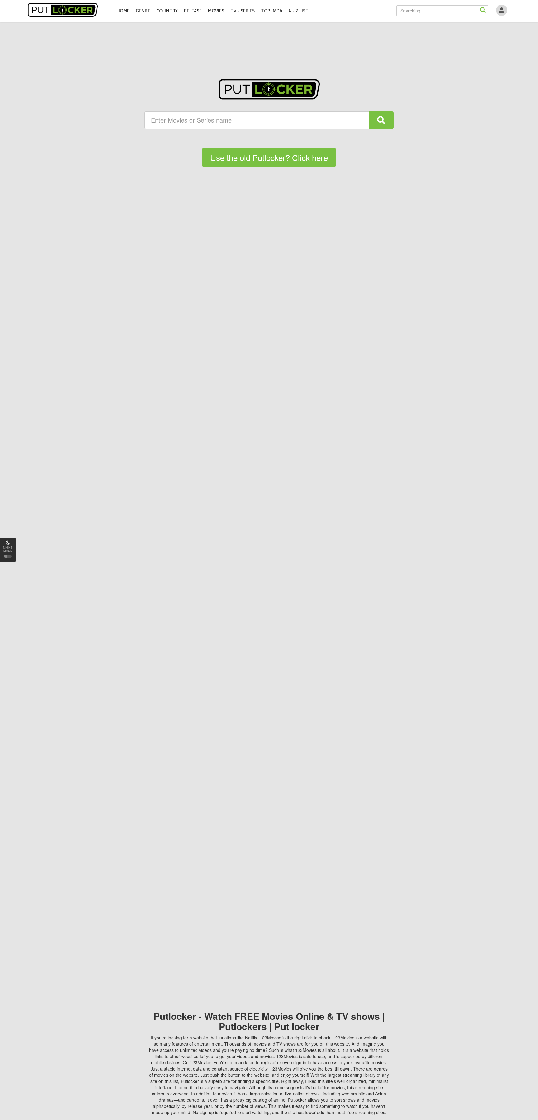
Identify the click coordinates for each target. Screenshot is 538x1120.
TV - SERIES (242, 10)
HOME (123, 10)
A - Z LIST (298, 10)
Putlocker (63, 9)
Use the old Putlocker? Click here (269, 157)
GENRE (143, 10)
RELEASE (193, 10)
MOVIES (216, 10)
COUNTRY (167, 10)
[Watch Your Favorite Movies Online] (269, 89)
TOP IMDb (271, 10)
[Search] (483, 10)
